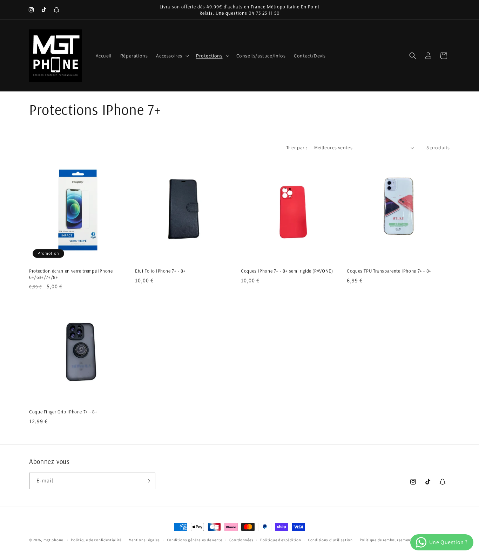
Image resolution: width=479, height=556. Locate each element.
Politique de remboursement (386, 539)
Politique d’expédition (280, 539)
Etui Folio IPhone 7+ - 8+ (160, 271)
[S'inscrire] (147, 481)
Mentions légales (144, 539)
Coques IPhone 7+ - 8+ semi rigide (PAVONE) (287, 271)
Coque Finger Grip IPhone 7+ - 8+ (63, 411)
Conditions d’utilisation (330, 539)
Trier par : (296, 147)
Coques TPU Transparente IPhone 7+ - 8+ (389, 271)
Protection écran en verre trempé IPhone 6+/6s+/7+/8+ (71, 274)
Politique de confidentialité (96, 539)
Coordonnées (241, 539)
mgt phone (53, 539)
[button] (172, 55)
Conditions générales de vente (194, 539)
